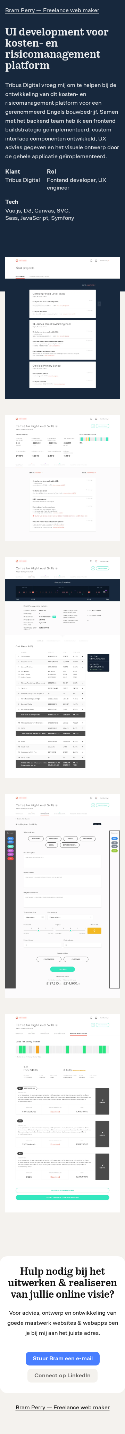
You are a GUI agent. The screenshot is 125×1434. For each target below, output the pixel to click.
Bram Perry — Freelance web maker (63, 1407)
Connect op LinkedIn (62, 1375)
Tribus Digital (22, 85)
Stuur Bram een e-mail (63, 1358)
